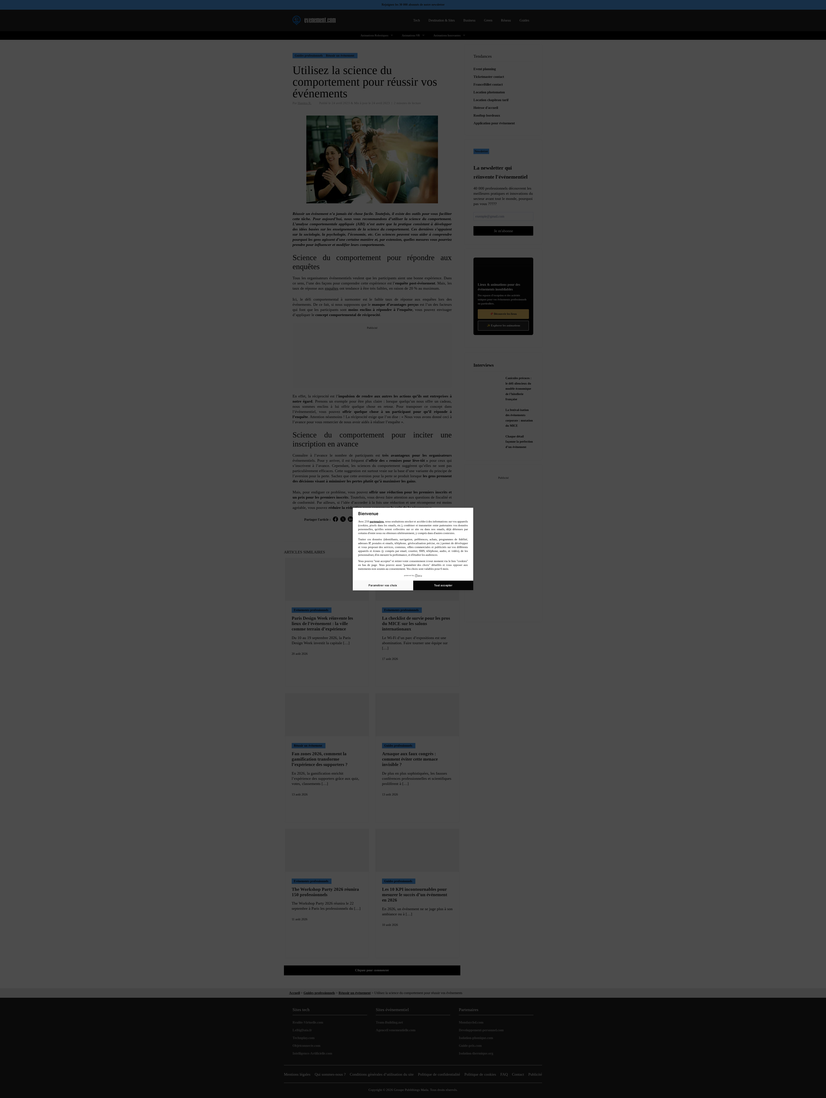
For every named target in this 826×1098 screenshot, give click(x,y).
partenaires (377, 521)
